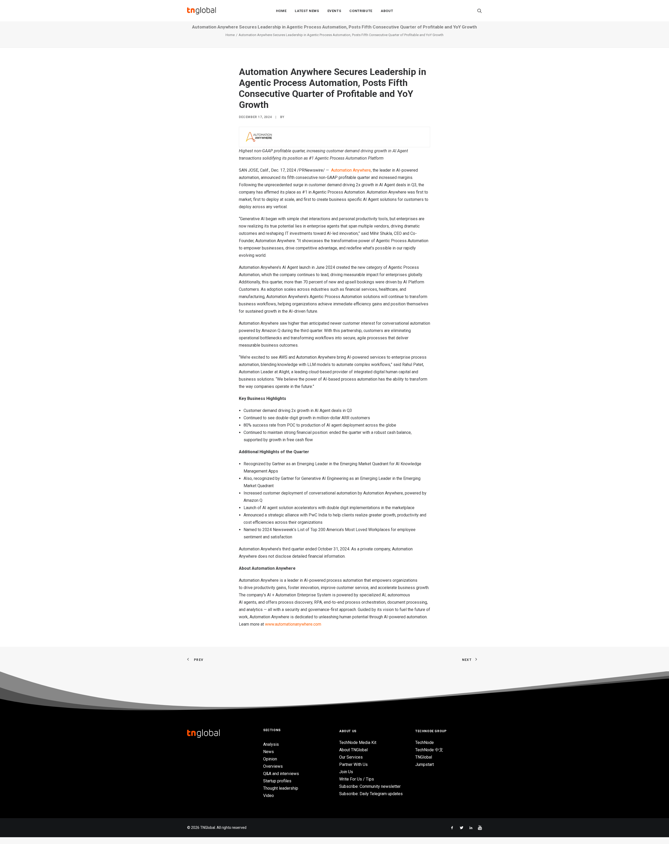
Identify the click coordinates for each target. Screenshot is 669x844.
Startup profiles (277, 780)
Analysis (271, 744)
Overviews (273, 766)
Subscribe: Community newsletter (370, 786)
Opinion (270, 758)
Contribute (360, 11)
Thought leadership (280, 788)
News (268, 751)
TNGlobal (423, 757)
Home (281, 11)
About (387, 11)
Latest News (307, 11)
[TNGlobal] (201, 10)
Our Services (351, 757)
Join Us (346, 771)
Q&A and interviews (281, 773)
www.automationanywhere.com (293, 624)
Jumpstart (424, 764)
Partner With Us (353, 764)
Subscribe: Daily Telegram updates (371, 793)
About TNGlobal (353, 749)
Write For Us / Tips (356, 779)
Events (334, 11)
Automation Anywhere (351, 170)
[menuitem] (281, 10)
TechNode (424, 742)
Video (268, 795)
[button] (479, 10)
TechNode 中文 (429, 749)
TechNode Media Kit (357, 742)
